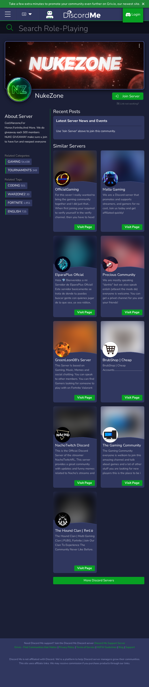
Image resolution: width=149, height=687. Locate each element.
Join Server (130, 96)
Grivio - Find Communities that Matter (35, 647)
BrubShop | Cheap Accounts (117, 362)
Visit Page (84, 227)
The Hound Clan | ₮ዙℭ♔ (74, 530)
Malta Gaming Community (114, 192)
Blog (121, 647)
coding (16, 185)
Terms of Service (85, 647)
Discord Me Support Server (109, 643)
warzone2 (18, 194)
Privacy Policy (66, 647)
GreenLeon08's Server (73, 359)
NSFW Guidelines (107, 647)
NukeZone (49, 95)
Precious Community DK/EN (119, 277)
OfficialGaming (67, 189)
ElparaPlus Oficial (69, 274)
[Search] (10, 27)
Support (130, 647)
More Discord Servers (99, 580)
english (17, 211)
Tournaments (22, 170)
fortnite (19, 203)
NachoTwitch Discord (72, 445)
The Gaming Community (122, 445)
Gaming (19, 162)
